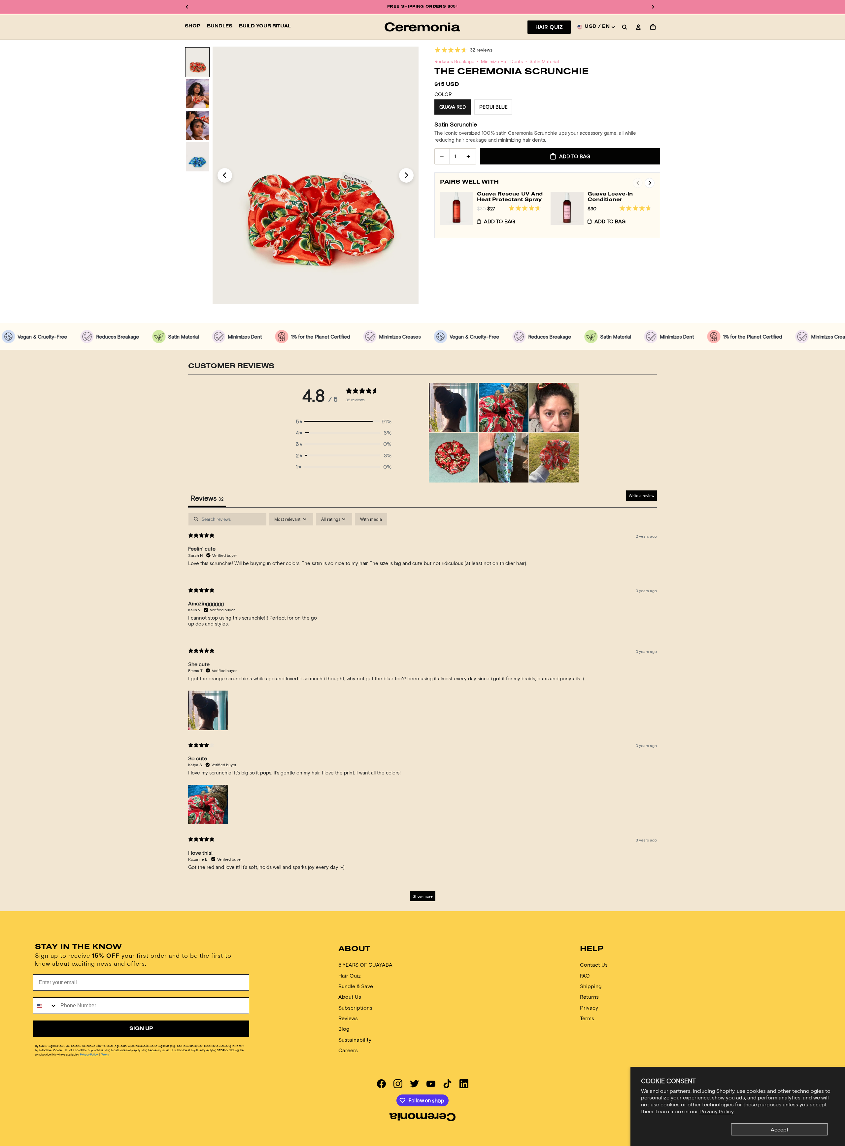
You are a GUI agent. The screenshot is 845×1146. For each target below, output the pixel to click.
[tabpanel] (422, 710)
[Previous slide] (225, 175)
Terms (105, 1054)
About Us (349, 997)
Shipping (590, 986)
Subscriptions (355, 1007)
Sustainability (354, 1039)
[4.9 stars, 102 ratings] (526, 208)
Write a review (641, 495)
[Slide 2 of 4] (197, 93)
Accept (780, 1129)
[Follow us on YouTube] (430, 1083)
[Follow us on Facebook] (381, 1083)
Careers (348, 1050)
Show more (423, 896)
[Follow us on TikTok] (447, 1083)
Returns (589, 997)
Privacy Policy (716, 1111)
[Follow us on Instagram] (397, 1083)
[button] (343, 421)
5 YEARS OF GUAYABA (365, 964)
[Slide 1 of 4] (197, 62)
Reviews (348, 1018)
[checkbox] (371, 519)
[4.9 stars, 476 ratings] (637, 208)
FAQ (585, 975)
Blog (343, 1029)
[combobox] (45, 1006)
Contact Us (594, 964)
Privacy (589, 1007)
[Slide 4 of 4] (197, 156)
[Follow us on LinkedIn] (463, 1083)
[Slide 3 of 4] (197, 125)
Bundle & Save (355, 986)
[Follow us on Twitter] (414, 1083)
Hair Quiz (549, 27)
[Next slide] (406, 175)
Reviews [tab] (207, 498)
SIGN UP (141, 1028)
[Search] (624, 27)
